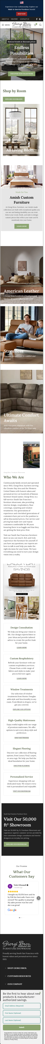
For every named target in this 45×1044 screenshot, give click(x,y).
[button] (5, 898)
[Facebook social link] (36, 19)
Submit (21, 1027)
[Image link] (17, 945)
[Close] (40, 992)
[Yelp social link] (40, 19)
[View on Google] (10, 886)
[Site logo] (21, 24)
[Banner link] (21, 130)
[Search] (40, 25)
